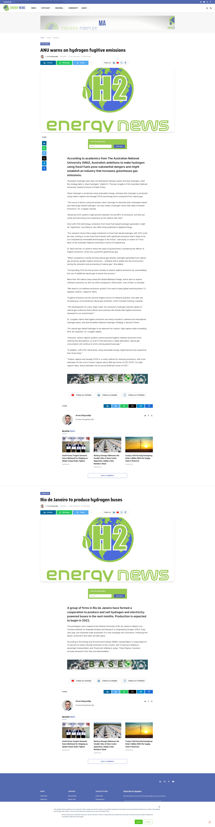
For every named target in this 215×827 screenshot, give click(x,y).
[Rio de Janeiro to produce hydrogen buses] (107, 549)
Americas (45, 493)
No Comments (75, 56)
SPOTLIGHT (45, 8)
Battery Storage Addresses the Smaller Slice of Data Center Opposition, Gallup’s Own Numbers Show (106, 459)
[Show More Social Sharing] (91, 63)
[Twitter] (44, 153)
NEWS (33, 8)
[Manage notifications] (210, 822)
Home (49, 38)
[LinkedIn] (44, 143)
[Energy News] (14, 8)
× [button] (159, 806)
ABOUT (84, 8)
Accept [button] (139, 822)
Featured (56, 38)
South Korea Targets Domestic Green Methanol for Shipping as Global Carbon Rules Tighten (75, 458)
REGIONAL (59, 8)
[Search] (211, 8)
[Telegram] (44, 163)
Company (71, 791)
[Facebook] (44, 168)
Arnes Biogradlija (52, 56)
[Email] (44, 158)
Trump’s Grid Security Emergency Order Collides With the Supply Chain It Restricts (40, 2)
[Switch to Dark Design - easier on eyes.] (207, 8)
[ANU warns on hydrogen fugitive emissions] (107, 100)
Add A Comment (107, 475)
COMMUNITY (73, 8)
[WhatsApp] (44, 148)
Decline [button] (148, 822)
